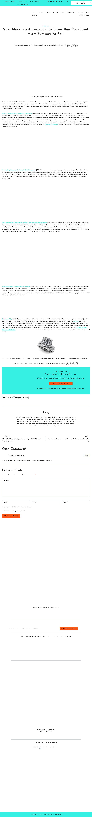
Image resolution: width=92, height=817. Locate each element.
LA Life (34, 15)
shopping (18, 397)
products (10, 397)
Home (34, 12)
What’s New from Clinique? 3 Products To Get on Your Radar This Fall (69, 438)
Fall (4, 397)
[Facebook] (51, 1)
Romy (46, 412)
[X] (73, 45)
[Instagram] (53, 1)
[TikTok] (62, 1)
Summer (25, 397)
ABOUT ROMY (10, 1)
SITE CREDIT (57, 814)
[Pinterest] (59, 1)
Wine (88, 12)
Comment (6, 480)
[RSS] (67, 1)
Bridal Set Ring (7, 319)
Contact (23, 1)
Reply (87, 455)
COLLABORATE (22, 4)
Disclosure (35, 1)
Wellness (71, 12)
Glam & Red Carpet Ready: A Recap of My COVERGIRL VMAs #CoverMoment (22, 438)
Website (65, 502)
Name (5, 502)
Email (35, 502)
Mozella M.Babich (15, 455)
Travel (80, 12)
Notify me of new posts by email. (14, 511)
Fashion (50, 12)
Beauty (42, 12)
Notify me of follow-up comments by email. (18, 507)
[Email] (48, 1)
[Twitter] (56, 1)
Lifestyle (60, 12)
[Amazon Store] (48, 4)
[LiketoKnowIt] (64, 1)
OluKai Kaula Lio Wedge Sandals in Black (16, 286)
